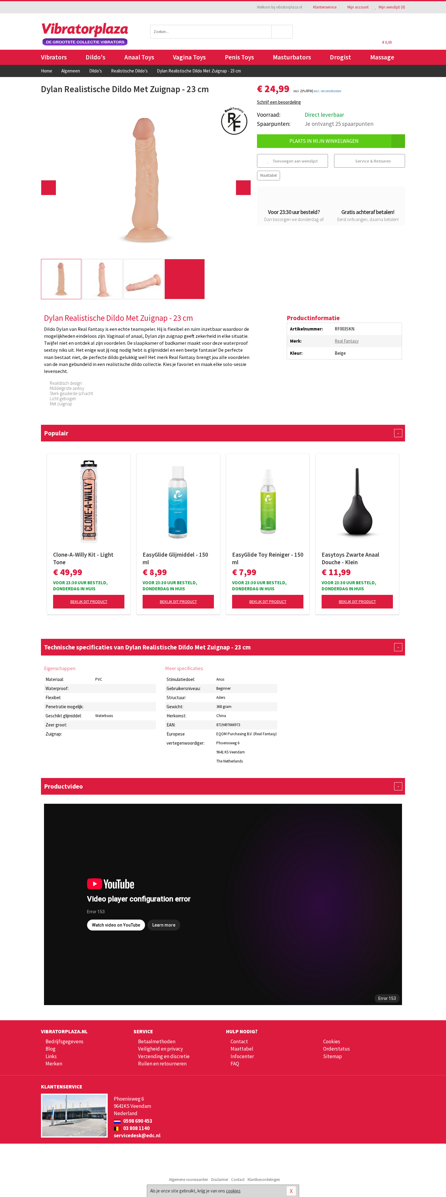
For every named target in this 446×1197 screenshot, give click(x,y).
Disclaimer (219, 1179)
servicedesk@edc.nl (137, 1135)
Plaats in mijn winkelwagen (324, 141)
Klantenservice (324, 7)
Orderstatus (336, 1048)
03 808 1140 (136, 1128)
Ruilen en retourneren (162, 1063)
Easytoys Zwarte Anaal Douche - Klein (350, 558)
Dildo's (95, 57)
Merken (54, 1063)
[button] (48, 187)
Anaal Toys (139, 57)
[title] (234, 120)
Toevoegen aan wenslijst (295, 161)
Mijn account (358, 7)
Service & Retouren (372, 161)
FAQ (235, 1063)
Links (51, 1056)
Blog (51, 1048)
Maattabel (268, 175)
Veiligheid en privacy (160, 1048)
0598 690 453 (137, 1121)
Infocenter (242, 1056)
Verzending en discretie (164, 1056)
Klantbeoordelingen (264, 1179)
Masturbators (292, 57)
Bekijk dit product (88, 601)
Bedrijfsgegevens (64, 1041)
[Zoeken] (282, 32)
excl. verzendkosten (327, 91)
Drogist (340, 57)
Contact (239, 1041)
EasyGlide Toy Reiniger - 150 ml (267, 558)
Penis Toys (239, 57)
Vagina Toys (189, 57)
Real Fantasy (347, 341)
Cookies (331, 1041)
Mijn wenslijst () (391, 7)
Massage (382, 57)
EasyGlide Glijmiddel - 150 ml (175, 558)
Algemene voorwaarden (188, 1179)
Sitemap (332, 1056)
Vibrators (54, 57)
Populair (221, 433)
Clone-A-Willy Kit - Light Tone (83, 558)
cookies (233, 1191)
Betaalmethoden (156, 1041)
